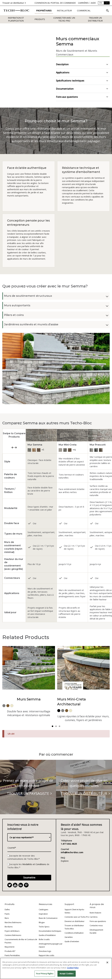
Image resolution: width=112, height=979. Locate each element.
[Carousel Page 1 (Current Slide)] (52, 726)
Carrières (93, 917)
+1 (43, 449)
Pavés (7, 914)
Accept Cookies (67, 973)
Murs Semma (29, 699)
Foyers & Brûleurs (12, 931)
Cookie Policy (73, 967)
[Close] (107, 962)
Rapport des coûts (46, 955)
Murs (7, 918)
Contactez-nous (96, 925)
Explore (65, 860)
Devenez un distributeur (74, 921)
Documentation (65, 88)
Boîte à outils (44, 939)
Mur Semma (35, 444)
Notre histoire (95, 912)
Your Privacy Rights (44, 973)
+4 (74, 449)
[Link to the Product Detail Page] (72, 435)
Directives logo (45, 951)
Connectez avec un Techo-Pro (77, 917)
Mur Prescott (98, 444)
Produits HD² (10, 951)
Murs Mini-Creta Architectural (71, 701)
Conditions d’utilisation (74, 933)
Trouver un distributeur (13, 2)
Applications (62, 72)
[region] (56, 968)
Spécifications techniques (70, 80)
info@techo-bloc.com (72, 852)
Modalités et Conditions (34, 864)
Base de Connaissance (48, 918)
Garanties (69, 937)
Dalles (7, 909)
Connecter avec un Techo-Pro (64, 19)
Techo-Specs (44, 926)
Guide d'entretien (72, 941)
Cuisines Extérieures (13, 935)
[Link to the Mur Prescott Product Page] (91, 450)
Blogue (42, 922)
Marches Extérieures (13, 922)
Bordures (9, 926)
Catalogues (43, 909)
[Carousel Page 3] (59, 726)
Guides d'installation (47, 935)
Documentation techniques (50, 931)
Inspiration (43, 914)
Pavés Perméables (12, 955)
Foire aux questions (67, 96)
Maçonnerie (9, 947)
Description (62, 64)
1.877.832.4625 (69, 843)
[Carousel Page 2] (56, 726)
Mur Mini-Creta (67, 444)
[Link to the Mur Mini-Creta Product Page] (60, 450)
